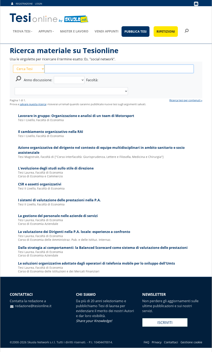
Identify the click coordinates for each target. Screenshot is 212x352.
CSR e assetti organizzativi (39, 184)
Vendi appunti (106, 31)
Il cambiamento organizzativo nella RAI (50, 131)
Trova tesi (21, 31)
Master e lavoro (74, 31)
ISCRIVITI (164, 322)
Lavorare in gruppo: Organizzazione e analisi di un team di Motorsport (76, 115)
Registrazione (24, 3)
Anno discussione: (38, 80)
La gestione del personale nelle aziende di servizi (58, 216)
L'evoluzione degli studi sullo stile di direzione (56, 168)
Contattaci (171, 342)
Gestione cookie (191, 342)
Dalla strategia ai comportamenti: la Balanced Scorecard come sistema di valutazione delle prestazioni (103, 247)
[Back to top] (205, 345)
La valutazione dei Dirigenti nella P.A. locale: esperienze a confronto (74, 231)
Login (38, 3)
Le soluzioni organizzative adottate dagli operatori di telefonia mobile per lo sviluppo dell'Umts (96, 263)
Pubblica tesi (135, 31)
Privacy (156, 342)
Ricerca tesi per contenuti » (185, 100)
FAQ (146, 342)
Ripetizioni (166, 31)
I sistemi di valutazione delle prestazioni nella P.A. (59, 200)
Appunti (45, 31)
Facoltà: (92, 80)
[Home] (49, 18)
